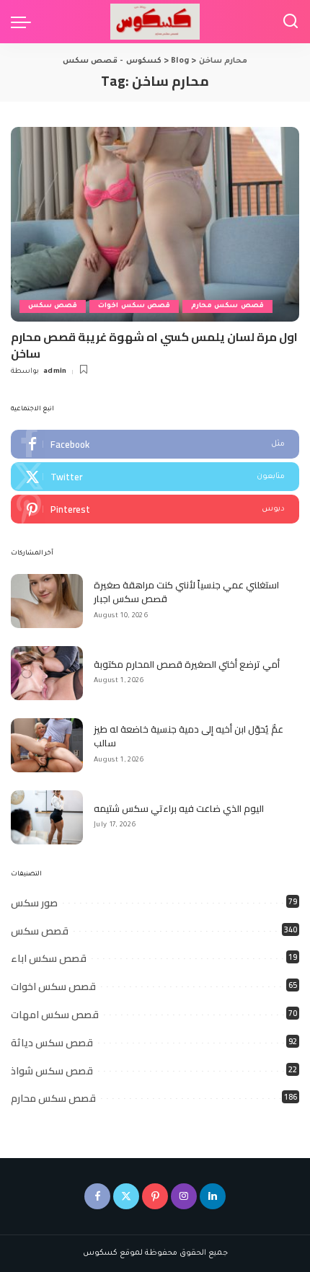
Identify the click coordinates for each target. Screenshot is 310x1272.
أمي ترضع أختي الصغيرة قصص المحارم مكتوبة (187, 664)
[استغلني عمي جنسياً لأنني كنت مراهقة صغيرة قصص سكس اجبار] (47, 601)
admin (55, 372)
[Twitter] (155, 476)
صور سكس (34, 902)
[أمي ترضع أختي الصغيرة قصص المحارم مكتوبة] (47, 673)
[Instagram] (184, 1196)
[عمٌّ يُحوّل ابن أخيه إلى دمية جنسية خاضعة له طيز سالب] (47, 745)
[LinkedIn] (213, 1196)
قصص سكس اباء (49, 958)
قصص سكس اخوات (134, 306)
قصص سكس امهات (55, 1014)
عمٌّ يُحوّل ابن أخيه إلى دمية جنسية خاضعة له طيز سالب (188, 736)
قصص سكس (52, 306)
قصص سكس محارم (227, 306)
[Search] (290, 21)
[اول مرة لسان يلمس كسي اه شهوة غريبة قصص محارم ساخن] (155, 224)
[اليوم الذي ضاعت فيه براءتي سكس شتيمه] (47, 817)
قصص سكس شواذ (52, 1070)
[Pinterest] (155, 509)
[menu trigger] (24, 21)
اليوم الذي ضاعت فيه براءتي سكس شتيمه (179, 808)
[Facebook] (155, 444)
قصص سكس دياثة (52, 1042)
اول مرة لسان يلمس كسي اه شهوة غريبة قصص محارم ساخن (154, 344)
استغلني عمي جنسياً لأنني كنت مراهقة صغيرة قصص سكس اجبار (186, 592)
